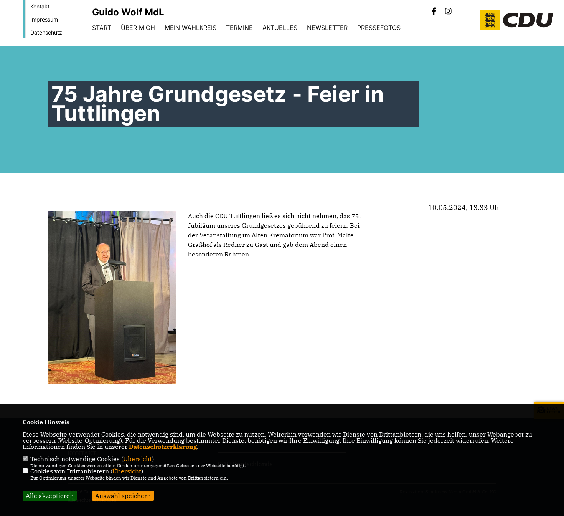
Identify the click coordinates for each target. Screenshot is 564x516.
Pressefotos (379, 28)
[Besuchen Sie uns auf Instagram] (448, 11)
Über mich (138, 28)
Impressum (44, 19)
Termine (239, 28)
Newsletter (327, 28)
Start (101, 28)
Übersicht (137, 459)
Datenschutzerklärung (163, 446)
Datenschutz (46, 32)
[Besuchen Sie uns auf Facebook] (434, 11)
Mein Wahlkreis (190, 28)
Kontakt (39, 6)
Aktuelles (279, 28)
